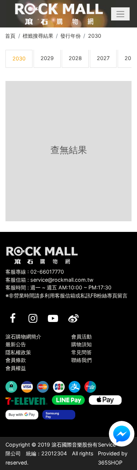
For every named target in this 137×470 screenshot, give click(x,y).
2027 (103, 58)
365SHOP (110, 462)
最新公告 (15, 344)
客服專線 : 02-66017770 (34, 272)
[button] (120, 14)
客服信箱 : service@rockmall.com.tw (49, 280)
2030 (94, 36)
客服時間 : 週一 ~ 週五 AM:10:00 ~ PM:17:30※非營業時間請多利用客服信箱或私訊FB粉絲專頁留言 (66, 291)
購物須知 (81, 344)
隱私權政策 (18, 352)
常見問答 (81, 352)
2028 (75, 58)
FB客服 (121, 434)
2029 (47, 58)
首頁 (10, 36)
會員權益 (15, 368)
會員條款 (15, 360)
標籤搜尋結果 (38, 36)
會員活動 (81, 336)
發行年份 (70, 36)
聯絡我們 (81, 360)
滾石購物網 (59, 14)
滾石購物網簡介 (23, 336)
